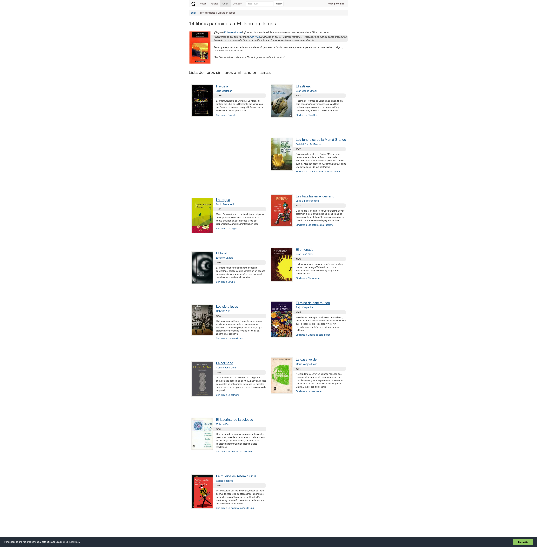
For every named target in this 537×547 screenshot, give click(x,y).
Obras (225, 3)
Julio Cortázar (224, 90)
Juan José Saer (304, 254)
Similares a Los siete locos (229, 338)
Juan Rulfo (254, 36)
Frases (203, 3)
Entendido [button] (523, 542)
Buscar (278, 3)
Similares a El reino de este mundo (313, 334)
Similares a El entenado (308, 278)
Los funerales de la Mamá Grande (321, 139)
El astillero (303, 86)
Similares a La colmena (227, 394)
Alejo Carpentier (305, 307)
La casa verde (306, 359)
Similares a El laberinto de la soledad (234, 451)
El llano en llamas (233, 32)
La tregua (223, 199)
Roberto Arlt (223, 311)
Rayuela (222, 86)
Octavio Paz (222, 424)
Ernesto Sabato (224, 257)
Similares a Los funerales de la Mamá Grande (318, 171)
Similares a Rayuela (226, 115)
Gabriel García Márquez (309, 144)
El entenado (304, 249)
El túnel (221, 252)
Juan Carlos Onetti (306, 90)
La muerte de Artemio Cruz (236, 475)
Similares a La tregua (226, 228)
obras (193, 12)
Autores (214, 3)
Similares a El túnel (225, 281)
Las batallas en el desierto (315, 196)
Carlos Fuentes (224, 480)
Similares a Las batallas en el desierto (315, 224)
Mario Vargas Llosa (306, 364)
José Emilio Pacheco (307, 200)
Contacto (237, 3)
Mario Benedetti (225, 204)
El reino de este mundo (313, 302)
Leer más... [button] (74, 542)
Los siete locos (227, 306)
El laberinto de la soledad (234, 419)
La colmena (224, 362)
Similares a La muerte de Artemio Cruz (235, 507)
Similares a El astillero (307, 115)
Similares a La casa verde (309, 391)
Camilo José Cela (226, 367)
